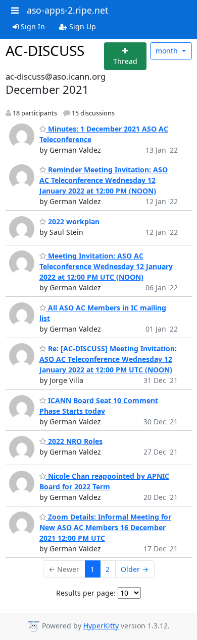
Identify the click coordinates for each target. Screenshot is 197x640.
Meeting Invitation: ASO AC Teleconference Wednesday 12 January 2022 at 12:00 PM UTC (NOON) (106, 266)
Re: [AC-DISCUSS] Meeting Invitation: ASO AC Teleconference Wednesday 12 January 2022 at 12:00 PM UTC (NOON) (108, 359)
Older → (135, 569)
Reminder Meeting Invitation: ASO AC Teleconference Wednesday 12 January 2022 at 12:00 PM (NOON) (103, 180)
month (168, 50)
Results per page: (86, 593)
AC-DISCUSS (45, 50)
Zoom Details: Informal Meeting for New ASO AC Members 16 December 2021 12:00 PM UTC (105, 527)
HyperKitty (101, 625)
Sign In (32, 26)
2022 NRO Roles (74, 441)
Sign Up (81, 26)
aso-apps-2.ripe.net (67, 10)
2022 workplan (73, 221)
